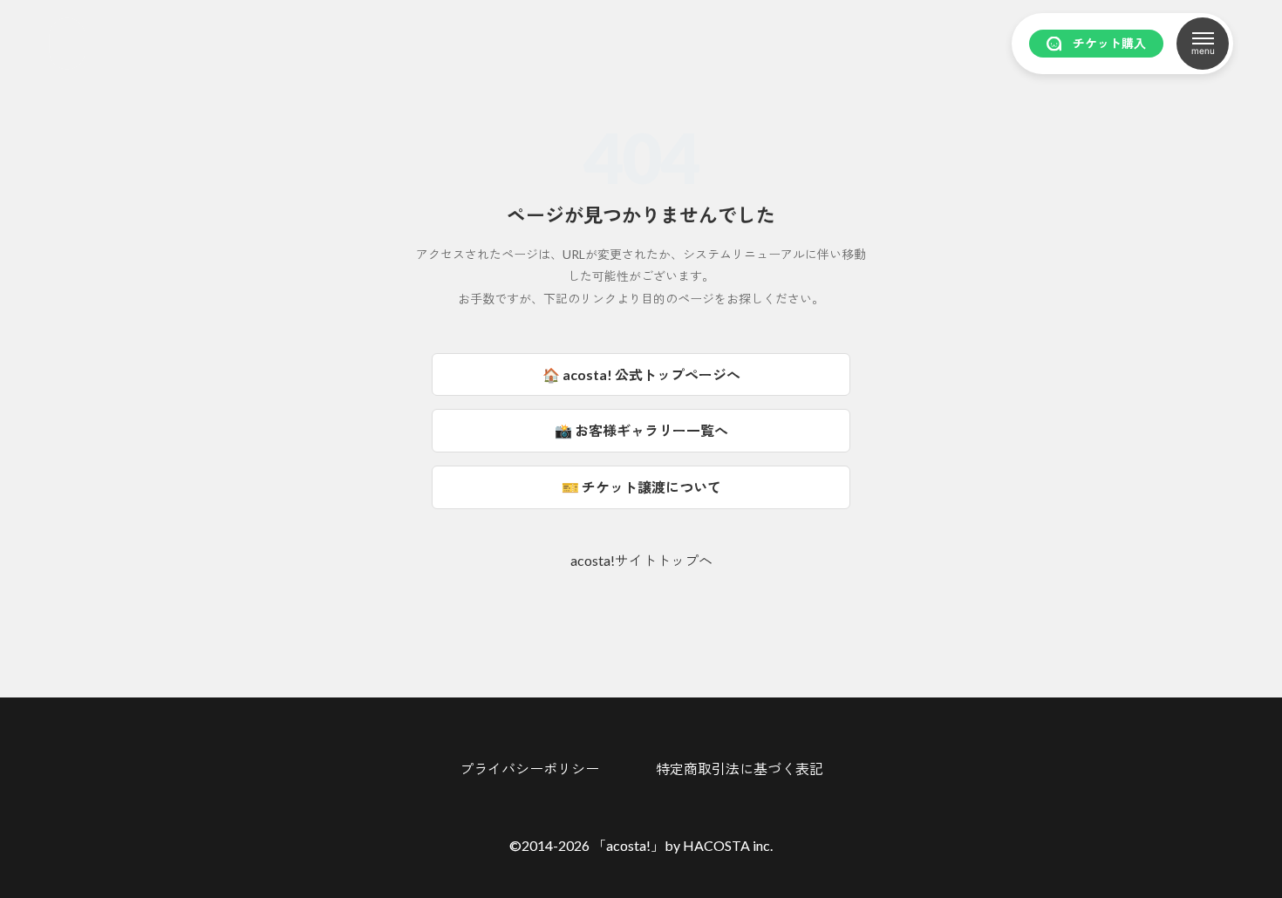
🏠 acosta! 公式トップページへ (641, 374)
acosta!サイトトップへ (641, 560)
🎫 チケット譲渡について (641, 487)
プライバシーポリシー (529, 769)
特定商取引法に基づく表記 (739, 769)
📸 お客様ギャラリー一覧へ (641, 430)
